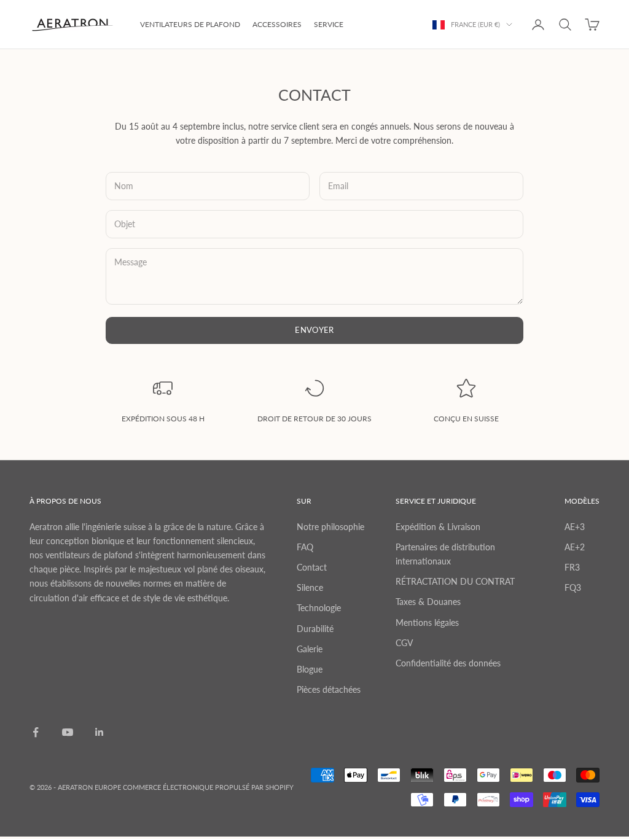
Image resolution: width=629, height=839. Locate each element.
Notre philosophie (330, 526)
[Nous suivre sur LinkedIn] (99, 732)
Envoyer (314, 330)
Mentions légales (427, 622)
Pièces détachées (329, 689)
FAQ (305, 547)
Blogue (309, 669)
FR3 (572, 567)
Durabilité (315, 628)
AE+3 (575, 526)
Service (328, 24)
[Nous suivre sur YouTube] (67, 732)
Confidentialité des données (448, 663)
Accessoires (277, 24)
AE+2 (575, 547)
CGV (404, 643)
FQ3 (573, 587)
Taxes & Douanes (428, 601)
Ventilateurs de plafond (190, 24)
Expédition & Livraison (438, 526)
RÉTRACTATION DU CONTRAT (455, 581)
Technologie (319, 608)
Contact (312, 567)
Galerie (309, 649)
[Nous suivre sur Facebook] (35, 732)
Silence (310, 587)
